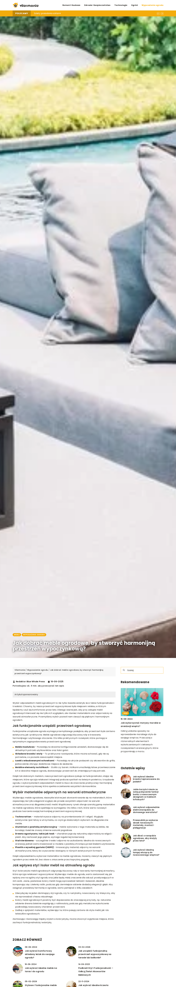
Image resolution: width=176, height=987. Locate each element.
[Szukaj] (124, 670)
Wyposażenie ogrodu (152, 5)
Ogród (134, 5)
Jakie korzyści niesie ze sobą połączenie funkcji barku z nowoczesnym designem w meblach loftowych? (145, 794)
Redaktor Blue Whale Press (30, 682)
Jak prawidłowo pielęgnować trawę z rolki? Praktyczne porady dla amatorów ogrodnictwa (141, 726)
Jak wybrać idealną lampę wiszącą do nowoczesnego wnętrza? (146, 852)
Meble (17, 635)
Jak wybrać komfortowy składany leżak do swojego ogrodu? (40, 954)
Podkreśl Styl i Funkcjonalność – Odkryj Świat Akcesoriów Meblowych (95, 971)
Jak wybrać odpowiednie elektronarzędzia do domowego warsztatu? (146, 810)
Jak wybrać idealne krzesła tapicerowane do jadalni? (146, 779)
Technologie (120, 5)
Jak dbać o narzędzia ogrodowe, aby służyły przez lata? (145, 838)
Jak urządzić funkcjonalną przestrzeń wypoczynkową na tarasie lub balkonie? (94, 954)
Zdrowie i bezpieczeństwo (97, 5)
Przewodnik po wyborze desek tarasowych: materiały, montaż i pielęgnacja (145, 824)
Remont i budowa (71, 5)
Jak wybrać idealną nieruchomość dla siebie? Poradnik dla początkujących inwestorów (79, 13)
